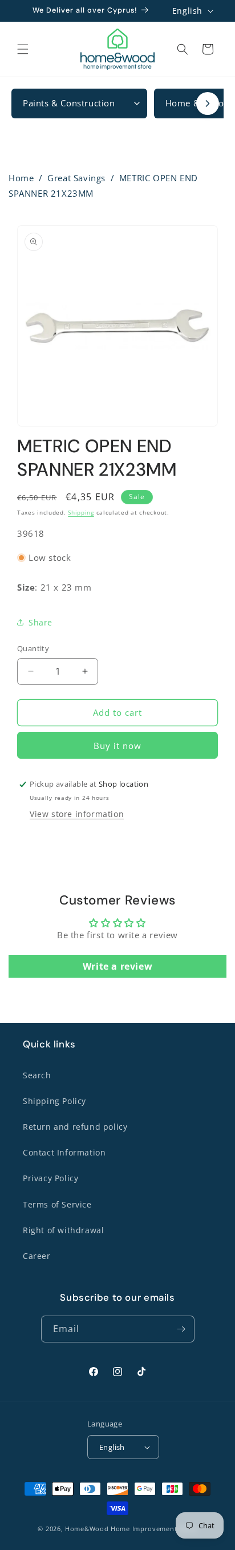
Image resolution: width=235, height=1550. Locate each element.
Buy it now (117, 745)
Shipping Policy (54, 1100)
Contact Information (64, 1152)
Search (37, 1075)
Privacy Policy (50, 1178)
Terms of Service (57, 1204)
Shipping (81, 512)
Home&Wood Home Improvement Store (131, 1528)
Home (21, 178)
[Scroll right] (207, 103)
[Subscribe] (181, 1329)
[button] (22, 49)
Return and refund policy (75, 1126)
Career (37, 1255)
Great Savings (76, 178)
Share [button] (40, 622)
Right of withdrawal (63, 1230)
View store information (77, 813)
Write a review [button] (117, 966)
